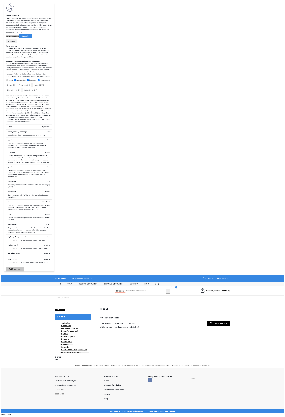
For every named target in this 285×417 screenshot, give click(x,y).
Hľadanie (120, 291)
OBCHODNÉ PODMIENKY (88, 284)
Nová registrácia (223, 278)
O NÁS (69, 284)
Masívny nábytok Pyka (71, 352)
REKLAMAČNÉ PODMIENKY (113, 284)
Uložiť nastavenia (15, 269)
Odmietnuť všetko (12, 36)
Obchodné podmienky (113, 385)
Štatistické (33, 80)
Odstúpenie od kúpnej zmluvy (162, 411)
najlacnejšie (106, 323)
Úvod (58, 298)
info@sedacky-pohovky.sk (82, 278)
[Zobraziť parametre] (218, 323)
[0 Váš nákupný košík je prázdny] (215, 291)
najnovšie (130, 323)
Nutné (11, 80)
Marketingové (45, 80)
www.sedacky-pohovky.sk (65, 381)
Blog (157, 284)
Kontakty (107, 394)
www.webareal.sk (135, 411)
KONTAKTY (134, 284)
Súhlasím (25, 36)
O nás (106, 381)
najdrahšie (119, 323)
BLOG (147, 284)
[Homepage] (60, 284)
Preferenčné (21, 80)
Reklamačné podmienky (114, 390)
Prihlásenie (209, 278)
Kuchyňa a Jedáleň (69, 331)
